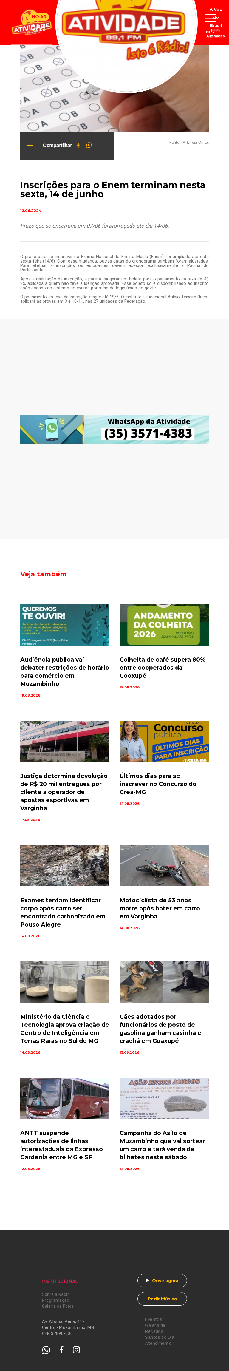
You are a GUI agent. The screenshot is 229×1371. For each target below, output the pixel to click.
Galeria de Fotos (58, 1306)
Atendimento (158, 1343)
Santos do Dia (159, 1337)
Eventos (153, 1319)
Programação (55, 1300)
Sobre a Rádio (56, 1294)
